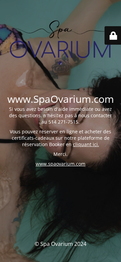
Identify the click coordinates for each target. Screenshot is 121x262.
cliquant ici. (86, 144)
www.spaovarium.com (60, 164)
